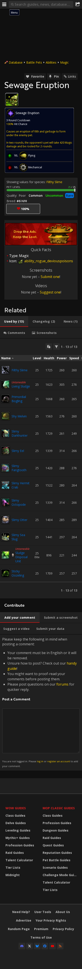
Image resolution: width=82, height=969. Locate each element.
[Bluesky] (37, 946)
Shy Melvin (19, 416)
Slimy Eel (18, 451)
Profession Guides (19, 845)
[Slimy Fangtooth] (5, 468)
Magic (64, 62)
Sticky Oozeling (18, 573)
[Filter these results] (56, 346)
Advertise (23, 920)
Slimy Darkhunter (20, 433)
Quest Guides (53, 845)
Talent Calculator (19, 860)
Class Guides (15, 815)
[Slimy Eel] (5, 450)
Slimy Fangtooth (19, 468)
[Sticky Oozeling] (5, 573)
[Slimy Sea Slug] (5, 537)
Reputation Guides (57, 853)
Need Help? (21, 912)
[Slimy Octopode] (5, 502)
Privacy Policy (63, 929)
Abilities (51, 62)
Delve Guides (15, 823)
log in (40, 761)
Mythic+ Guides (17, 838)
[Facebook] (45, 946)
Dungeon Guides (55, 830)
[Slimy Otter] (5, 520)
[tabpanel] (41, 468)
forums (62, 684)
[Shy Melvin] (5, 416)
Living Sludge (21, 386)
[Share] (77, 4)
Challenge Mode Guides (60, 875)
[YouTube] (52, 946)
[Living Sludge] (5, 384)
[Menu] (4, 4)
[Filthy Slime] (5, 370)
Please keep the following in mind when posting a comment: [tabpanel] (40, 702)
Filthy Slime (54, 182)
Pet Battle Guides (56, 860)
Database (16, 62)
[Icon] (12, 99)
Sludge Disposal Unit (21, 557)
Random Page (19, 929)
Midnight (12, 875)
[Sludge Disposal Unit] (5, 555)
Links (72, 76)
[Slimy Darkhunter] (5, 433)
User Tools (42, 912)
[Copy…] (48, 346)
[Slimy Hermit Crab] (5, 485)
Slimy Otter (19, 520)
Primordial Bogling (19, 399)
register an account (58, 761)
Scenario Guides (55, 867)
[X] (29, 946)
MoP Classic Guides (59, 808)
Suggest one (50, 292)
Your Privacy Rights (51, 920)
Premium (41, 929)
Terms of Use (41, 937)
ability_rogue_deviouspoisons (48, 261)
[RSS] (60, 946)
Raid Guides (14, 853)
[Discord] (22, 946)
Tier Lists (12, 867)
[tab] (14, 321)
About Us (63, 912)
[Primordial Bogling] (5, 399)
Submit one (50, 276)
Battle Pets (34, 62)
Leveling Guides (17, 830)
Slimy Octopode (19, 502)
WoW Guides (15, 808)
